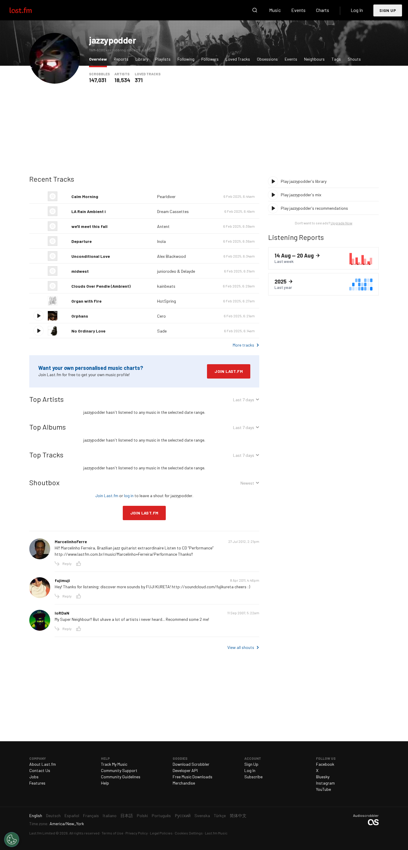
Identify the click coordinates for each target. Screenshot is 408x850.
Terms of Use (112, 833)
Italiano (109, 815)
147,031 (97, 80)
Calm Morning (84, 196)
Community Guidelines (120, 776)
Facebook (325, 764)
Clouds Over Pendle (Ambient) (101, 286)
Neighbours (314, 59)
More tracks (243, 344)
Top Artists (46, 399)
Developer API (185, 770)
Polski (142, 815)
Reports (121, 59)
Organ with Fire (86, 301)
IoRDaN (62, 612)
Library (141, 59)
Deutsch (53, 815)
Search (255, 10)
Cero (161, 315)
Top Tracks (46, 454)
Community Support (119, 770)
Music (275, 10)
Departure (81, 241)
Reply (67, 563)
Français (91, 815)
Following (185, 59)
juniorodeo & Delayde (176, 271)
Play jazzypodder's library (303, 181)
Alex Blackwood (171, 256)
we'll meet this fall (89, 226)
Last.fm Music (216, 833)
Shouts (354, 59)
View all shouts (240, 647)
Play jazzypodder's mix (301, 194)
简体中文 (238, 815)
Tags (336, 59)
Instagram (325, 782)
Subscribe (253, 776)
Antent (163, 226)
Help (105, 782)
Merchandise (184, 782)
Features (37, 782)
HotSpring (166, 301)
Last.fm (27, 10)
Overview (99, 59)
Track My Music (114, 764)
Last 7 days (243, 400)
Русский (183, 815)
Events (298, 10)
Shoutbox (44, 482)
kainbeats (166, 286)
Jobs (34, 776)
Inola (161, 241)
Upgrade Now (341, 223)
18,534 (122, 80)
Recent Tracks (51, 178)
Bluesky (322, 776)
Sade (162, 330)
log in (129, 495)
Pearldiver (166, 196)
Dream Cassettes (173, 211)
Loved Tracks (238, 59)
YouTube (323, 789)
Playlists (163, 59)
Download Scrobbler (191, 764)
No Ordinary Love (88, 330)
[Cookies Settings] (11, 839)
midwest (80, 271)
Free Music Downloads (192, 776)
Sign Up (387, 10)
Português (161, 815)
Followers (210, 59)
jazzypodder (112, 40)
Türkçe (220, 815)
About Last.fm (42, 764)
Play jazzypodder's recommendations (314, 208)
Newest (247, 484)
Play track (38, 316)
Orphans (79, 315)
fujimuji (62, 580)
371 (139, 80)
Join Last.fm (228, 371)
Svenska (202, 815)
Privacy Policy (136, 833)
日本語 (126, 815)
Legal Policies (161, 833)
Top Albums (47, 426)
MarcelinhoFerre (71, 541)
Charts (322, 10)
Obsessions (267, 59)
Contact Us (39, 770)
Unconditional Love (90, 256)
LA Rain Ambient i (88, 211)
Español (72, 815)
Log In (357, 10)
